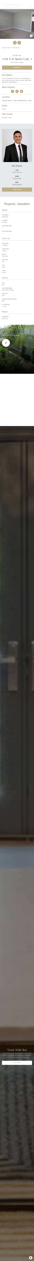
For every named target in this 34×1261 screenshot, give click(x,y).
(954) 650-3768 (17, 178)
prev (15, 43)
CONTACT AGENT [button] (17, 189)
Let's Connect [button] (17, 1062)
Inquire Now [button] (17, 67)
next (19, 43)
